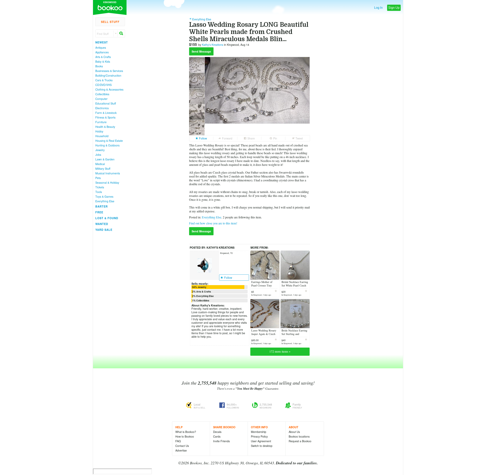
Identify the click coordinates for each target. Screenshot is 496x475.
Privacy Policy (259, 436)
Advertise (181, 450)
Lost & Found (106, 218)
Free (99, 212)
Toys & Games (104, 196)
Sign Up (394, 7)
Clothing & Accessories (109, 89)
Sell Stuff (110, 22)
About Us (294, 432)
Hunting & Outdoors (107, 145)
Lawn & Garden (105, 159)
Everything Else (104, 201)
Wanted (101, 224)
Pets (98, 178)
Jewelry (100, 150)
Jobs (98, 155)
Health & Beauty (105, 127)
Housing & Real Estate (109, 141)
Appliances (102, 52)
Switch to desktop (261, 446)
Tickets (99, 187)
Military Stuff (102, 168)
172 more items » (279, 351)
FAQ (178, 441)
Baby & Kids (102, 61)
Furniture (101, 122)
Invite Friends (221, 441)
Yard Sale (103, 230)
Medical (100, 164)
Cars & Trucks (104, 80)
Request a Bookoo (300, 441)
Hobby (99, 131)
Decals (217, 432)
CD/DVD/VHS (103, 85)
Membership (258, 432)
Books (99, 66)
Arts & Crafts (103, 57)
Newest (101, 42)
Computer (101, 99)
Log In (378, 7)
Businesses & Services (109, 71)
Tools (98, 192)
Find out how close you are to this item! (213, 223)
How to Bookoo (184, 436)
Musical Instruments (107, 173)
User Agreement (261, 441)
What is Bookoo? (185, 432)
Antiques (100, 47)
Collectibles (102, 94)
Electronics (102, 108)
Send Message (201, 51)
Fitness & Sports (105, 117)
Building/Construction (108, 75)
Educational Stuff (105, 103)
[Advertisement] (108, 291)
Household (101, 136)
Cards (216, 436)
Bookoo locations (299, 436)
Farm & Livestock (106, 113)
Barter (101, 206)
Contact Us (182, 446)
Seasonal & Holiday (107, 182)
